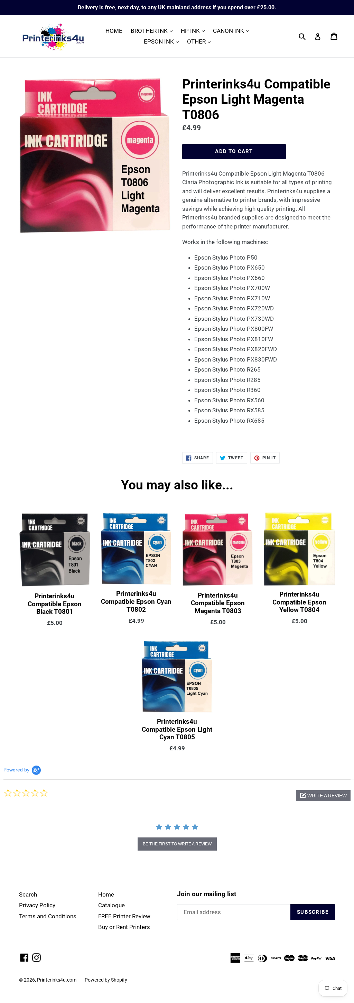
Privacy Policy (37, 905)
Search (28, 894)
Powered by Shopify (106, 980)
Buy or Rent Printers (124, 927)
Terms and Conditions (47, 916)
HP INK (194, 30)
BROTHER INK (153, 30)
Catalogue (111, 905)
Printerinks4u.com (56, 980)
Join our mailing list (206, 894)
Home (106, 894)
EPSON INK (163, 41)
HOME (113, 30)
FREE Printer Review (124, 916)
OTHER (200, 41)
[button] (323, 795)
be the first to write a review (177, 844)
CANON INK (232, 30)
